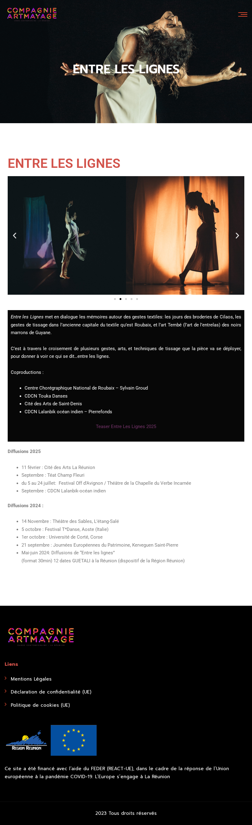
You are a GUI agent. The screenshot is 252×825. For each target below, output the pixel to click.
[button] (14, 235)
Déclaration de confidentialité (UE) (51, 692)
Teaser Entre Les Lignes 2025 (126, 426)
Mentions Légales (31, 679)
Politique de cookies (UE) (40, 705)
